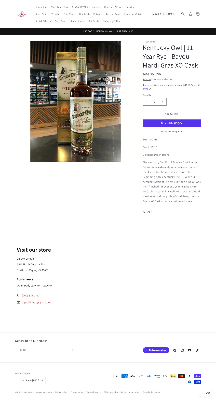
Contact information (130, 392)
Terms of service (93, 392)
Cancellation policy (151, 392)
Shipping (147, 79)
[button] (183, 14)
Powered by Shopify (43, 392)
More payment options (171, 131)
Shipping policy (111, 392)
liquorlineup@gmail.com (37, 302)
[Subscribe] (72, 350)
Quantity (147, 95)
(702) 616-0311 (30, 295)
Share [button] (149, 211)
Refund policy (61, 392)
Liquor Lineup (28, 392)
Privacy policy (77, 392)
